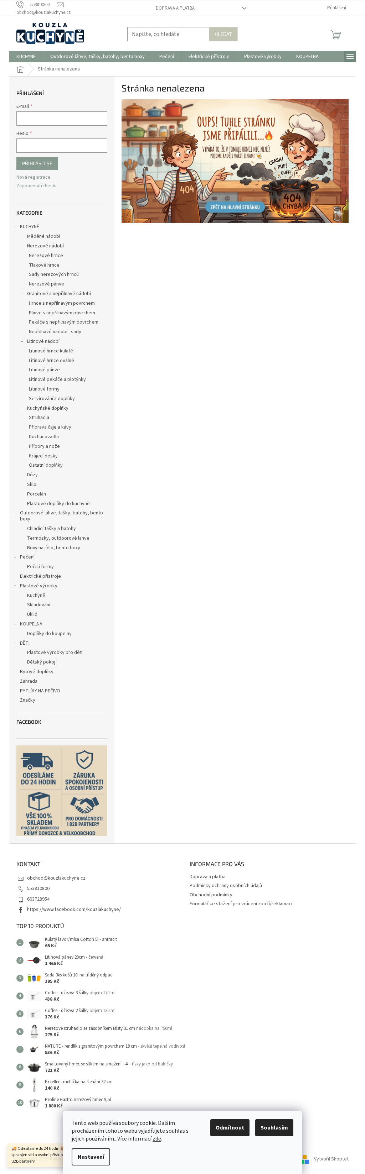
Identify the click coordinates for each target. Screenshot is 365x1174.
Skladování (38, 604)
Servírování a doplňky (52, 398)
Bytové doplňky (36, 671)
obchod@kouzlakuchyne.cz (56, 878)
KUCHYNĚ (29, 226)
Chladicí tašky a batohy (51, 528)
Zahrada (28, 681)
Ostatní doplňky (46, 465)
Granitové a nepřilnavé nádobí (59, 293)
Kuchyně (36, 595)
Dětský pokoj (41, 662)
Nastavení (91, 1157)
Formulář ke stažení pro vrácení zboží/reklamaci (241, 903)
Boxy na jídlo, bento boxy (53, 547)
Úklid (32, 614)
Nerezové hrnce (46, 255)
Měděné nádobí (43, 236)
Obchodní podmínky (211, 894)
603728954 (38, 899)
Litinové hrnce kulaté (51, 351)
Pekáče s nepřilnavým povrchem (63, 322)
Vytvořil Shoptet (331, 1159)
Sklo (31, 484)
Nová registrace (33, 177)
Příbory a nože (44, 446)
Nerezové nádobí (45, 246)
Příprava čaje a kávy (50, 427)
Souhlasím (274, 1128)
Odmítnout (230, 1128)
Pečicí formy (40, 566)
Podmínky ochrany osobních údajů (226, 885)
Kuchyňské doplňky (47, 408)
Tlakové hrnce (44, 265)
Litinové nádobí (43, 341)
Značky (27, 700)
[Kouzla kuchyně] (235, 160)
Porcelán (36, 494)
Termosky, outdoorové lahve (58, 538)
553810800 (38, 888)
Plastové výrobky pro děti (55, 652)
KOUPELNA (31, 624)
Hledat (223, 34)
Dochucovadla (44, 436)
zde (157, 1139)
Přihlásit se (37, 163)
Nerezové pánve (46, 284)
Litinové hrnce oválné (51, 360)
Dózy (32, 474)
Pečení (27, 557)
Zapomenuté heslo (36, 186)
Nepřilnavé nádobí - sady (55, 331)
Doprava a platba (175, 8)
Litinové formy (44, 389)
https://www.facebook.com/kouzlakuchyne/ (74, 909)
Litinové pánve (44, 369)
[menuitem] (26, 56)
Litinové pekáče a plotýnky (57, 379)
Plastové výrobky (38, 585)
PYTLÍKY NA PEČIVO (40, 691)
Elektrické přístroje (40, 576)
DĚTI (25, 643)
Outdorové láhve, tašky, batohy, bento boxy (61, 516)
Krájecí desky (43, 456)
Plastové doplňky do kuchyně (58, 503)
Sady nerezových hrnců (54, 274)
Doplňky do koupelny (49, 633)
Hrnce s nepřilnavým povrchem (62, 303)
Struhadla (39, 417)
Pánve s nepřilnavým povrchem (62, 312)
